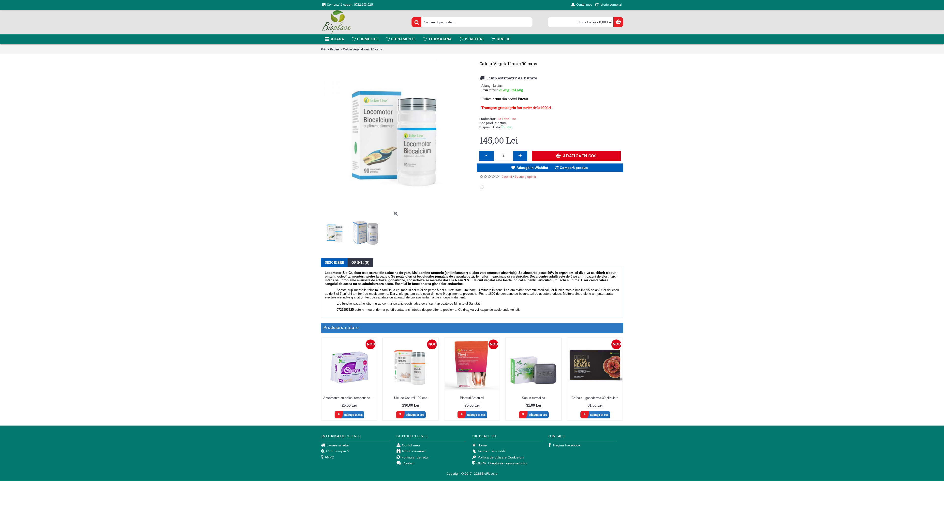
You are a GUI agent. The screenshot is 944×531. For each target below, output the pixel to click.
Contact (408, 463)
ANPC (329, 457)
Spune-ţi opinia (525, 176)
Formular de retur (415, 457)
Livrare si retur (337, 445)
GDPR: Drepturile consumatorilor (502, 463)
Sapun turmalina (533, 398)
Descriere (334, 262)
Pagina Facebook (566, 445)
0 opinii (507, 176)
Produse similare (340, 327)
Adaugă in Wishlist (532, 168)
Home (482, 445)
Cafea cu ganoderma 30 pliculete (595, 398)
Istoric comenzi (413, 451)
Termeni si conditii (491, 451)
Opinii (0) (360, 262)
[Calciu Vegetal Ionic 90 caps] (336, 231)
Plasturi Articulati (472, 398)
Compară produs (574, 168)
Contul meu (411, 445)
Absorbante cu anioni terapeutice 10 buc (350, 398)
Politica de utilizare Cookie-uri (501, 457)
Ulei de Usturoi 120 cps (410, 398)
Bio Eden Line (506, 119)
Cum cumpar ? (337, 451)
